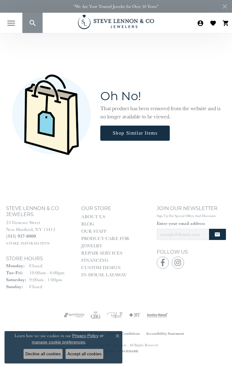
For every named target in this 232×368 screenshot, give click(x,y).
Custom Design (101, 267)
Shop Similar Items (135, 133)
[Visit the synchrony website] (74, 315)
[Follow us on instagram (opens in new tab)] (178, 263)
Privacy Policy (85, 335)
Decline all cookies (43, 353)
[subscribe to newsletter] (217, 234)
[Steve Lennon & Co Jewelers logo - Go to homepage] (116, 22)
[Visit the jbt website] (134, 315)
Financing (94, 260)
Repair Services (101, 253)
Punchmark (127, 351)
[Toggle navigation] (11, 23)
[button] (32, 23)
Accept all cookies (84, 353)
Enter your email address (181, 223)
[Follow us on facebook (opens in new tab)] (163, 263)
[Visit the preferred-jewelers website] (115, 315)
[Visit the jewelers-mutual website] (157, 315)
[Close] (224, 6)
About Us (93, 216)
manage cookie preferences (58, 342)
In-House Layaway (104, 275)
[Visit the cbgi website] (96, 315)
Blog (87, 224)
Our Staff (94, 231)
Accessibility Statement (165, 333)
